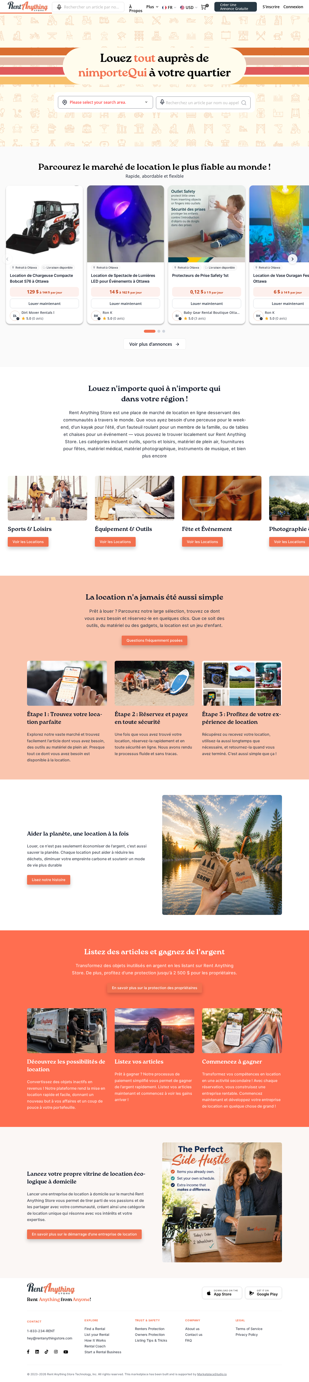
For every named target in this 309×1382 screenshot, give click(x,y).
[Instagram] (56, 1351)
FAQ (188, 1340)
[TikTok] (46, 1351)
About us (192, 1329)
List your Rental (96, 1334)
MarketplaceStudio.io (212, 1374)
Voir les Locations (28, 541)
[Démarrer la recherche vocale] (162, 102)
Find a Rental (94, 1329)
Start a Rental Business (102, 1352)
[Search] (244, 103)
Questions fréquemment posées (154, 640)
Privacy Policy (247, 1334)
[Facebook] (29, 1351)
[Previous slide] (7, 259)
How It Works (95, 1340)
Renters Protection (149, 1329)
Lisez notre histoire (48, 879)
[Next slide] (292, 259)
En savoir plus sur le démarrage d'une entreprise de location (84, 1234)
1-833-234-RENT (41, 1331)
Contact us (194, 1334)
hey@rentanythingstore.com (49, 1338)
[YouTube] (66, 1351)
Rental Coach (94, 1346)
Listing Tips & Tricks (151, 1340)
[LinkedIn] (37, 1351)
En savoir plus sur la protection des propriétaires (154, 987)
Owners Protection (150, 1334)
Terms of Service (249, 1329)
